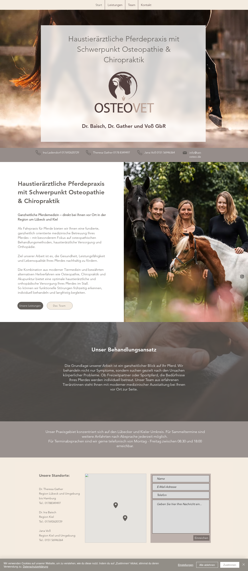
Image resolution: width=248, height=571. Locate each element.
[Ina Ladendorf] (38, 152)
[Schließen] (243, 565)
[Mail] (184, 152)
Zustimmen (229, 565)
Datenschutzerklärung (35, 566)
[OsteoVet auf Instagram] (242, 276)
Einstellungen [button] (185, 565)
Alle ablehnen (207, 565)
